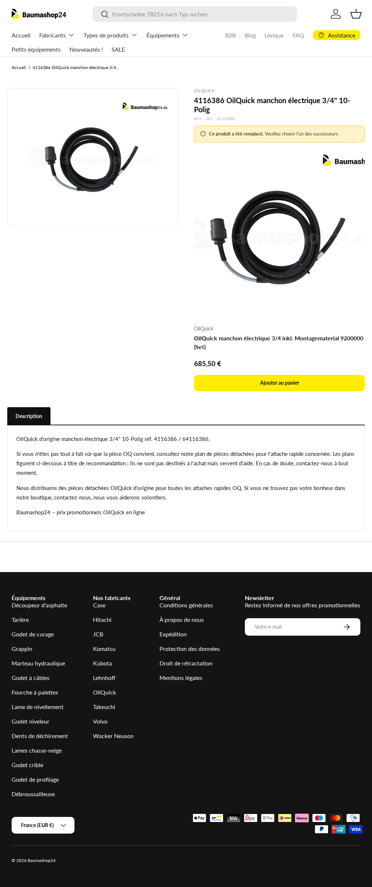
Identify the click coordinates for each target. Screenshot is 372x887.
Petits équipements (36, 49)
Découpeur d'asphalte (39, 605)
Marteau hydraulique (38, 663)
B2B (230, 35)
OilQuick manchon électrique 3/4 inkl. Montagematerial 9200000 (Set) (278, 342)
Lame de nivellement (38, 706)
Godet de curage (33, 634)
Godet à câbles (30, 677)
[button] (356, 14)
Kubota (102, 663)
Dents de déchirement (40, 735)
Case (99, 605)
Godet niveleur (30, 721)
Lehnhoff (104, 677)
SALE (118, 49)
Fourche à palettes (35, 692)
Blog (250, 35)
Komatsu (104, 648)
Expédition (173, 634)
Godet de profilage (35, 779)
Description (29, 416)
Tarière (20, 619)
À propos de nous (181, 619)
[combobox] (195, 14)
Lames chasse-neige (37, 750)
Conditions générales (186, 605)
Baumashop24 (42, 860)
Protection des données (189, 648)
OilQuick (104, 692)
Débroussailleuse (33, 793)
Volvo (100, 721)
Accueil (21, 35)
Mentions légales (180, 677)
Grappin (22, 648)
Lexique (274, 35)
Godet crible (27, 764)
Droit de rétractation (186, 663)
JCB (98, 634)
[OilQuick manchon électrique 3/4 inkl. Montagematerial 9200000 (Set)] (279, 233)
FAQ (298, 35)
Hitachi (102, 619)
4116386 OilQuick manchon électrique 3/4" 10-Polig (76, 67)
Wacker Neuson (113, 735)
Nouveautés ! (86, 49)
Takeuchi (104, 706)
